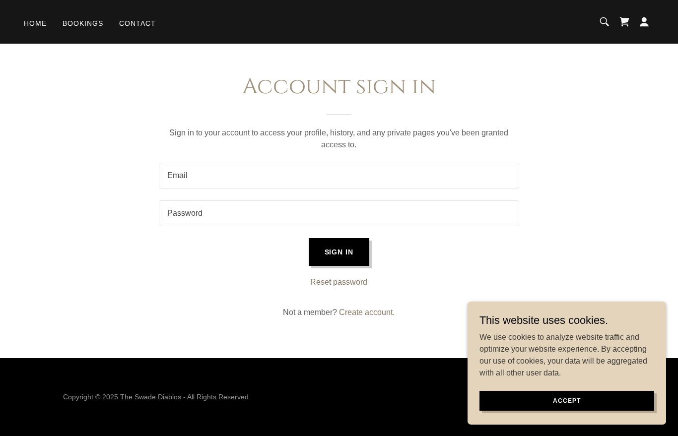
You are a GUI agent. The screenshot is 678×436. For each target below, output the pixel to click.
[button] (644, 22)
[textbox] (339, 175)
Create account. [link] (367, 312)
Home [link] (35, 23)
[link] (624, 22)
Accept (566, 400)
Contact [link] (137, 23)
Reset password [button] (338, 282)
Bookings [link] (83, 23)
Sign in (339, 252)
